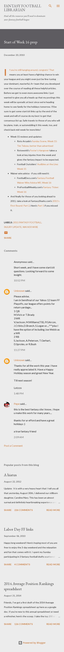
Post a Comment (13, 445)
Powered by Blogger (34, 642)
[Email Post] (6, 233)
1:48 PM (19, 393)
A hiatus (10, 474)
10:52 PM (19, 280)
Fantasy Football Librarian (22, 7)
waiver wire (30, 227)
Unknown (19, 290)
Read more (53, 510)
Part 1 (41, 205)
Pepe (17, 403)
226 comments (23, 510)
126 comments (23, 624)
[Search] (50, 6)
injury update (13, 227)
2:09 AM (19, 437)
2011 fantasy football (27, 222)
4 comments (22, 564)
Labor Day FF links (18, 529)
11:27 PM (19, 349)
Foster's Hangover (39, 150)
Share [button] (7, 237)
